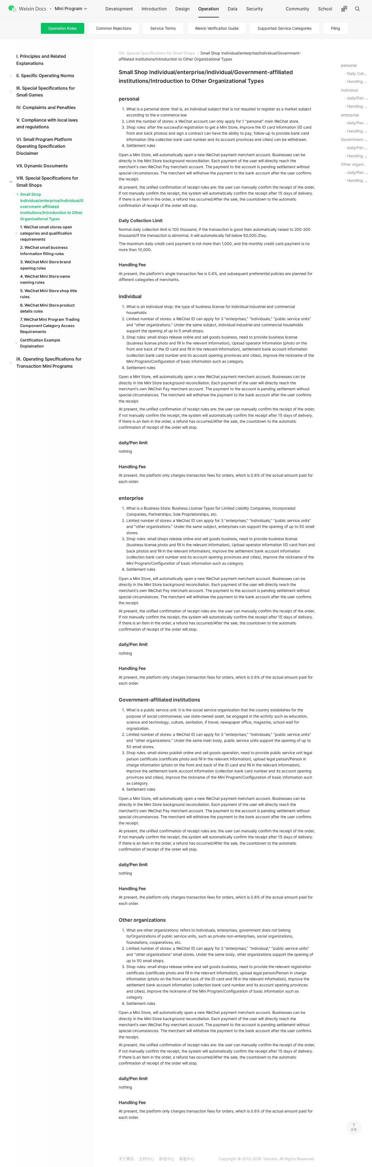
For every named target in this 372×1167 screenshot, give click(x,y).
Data (232, 8)
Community (297, 8)
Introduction (154, 8)
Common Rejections (113, 28)
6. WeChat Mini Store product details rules (47, 308)
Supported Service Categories (285, 28)
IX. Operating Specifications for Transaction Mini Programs (48, 362)
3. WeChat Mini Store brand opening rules (45, 264)
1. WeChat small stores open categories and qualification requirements (46, 233)
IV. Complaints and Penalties (46, 107)
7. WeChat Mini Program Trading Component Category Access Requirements (50, 325)
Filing (335, 28)
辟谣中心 (166, 1158)
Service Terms (163, 28)
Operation (208, 8)
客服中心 (186, 1158)
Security (254, 8)
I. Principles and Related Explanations (41, 59)
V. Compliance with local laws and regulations (47, 123)
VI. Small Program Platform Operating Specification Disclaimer (44, 146)
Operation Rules (62, 28)
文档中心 (146, 1158)
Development (119, 8)
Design (182, 8)
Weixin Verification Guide (217, 28)
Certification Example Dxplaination (40, 343)
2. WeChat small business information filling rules (44, 250)
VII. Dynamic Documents (42, 165)
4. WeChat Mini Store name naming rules (45, 279)
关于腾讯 (126, 1158)
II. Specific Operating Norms (45, 75)
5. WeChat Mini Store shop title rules (48, 293)
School (325, 8)
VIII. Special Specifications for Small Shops (47, 181)
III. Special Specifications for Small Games (45, 91)
